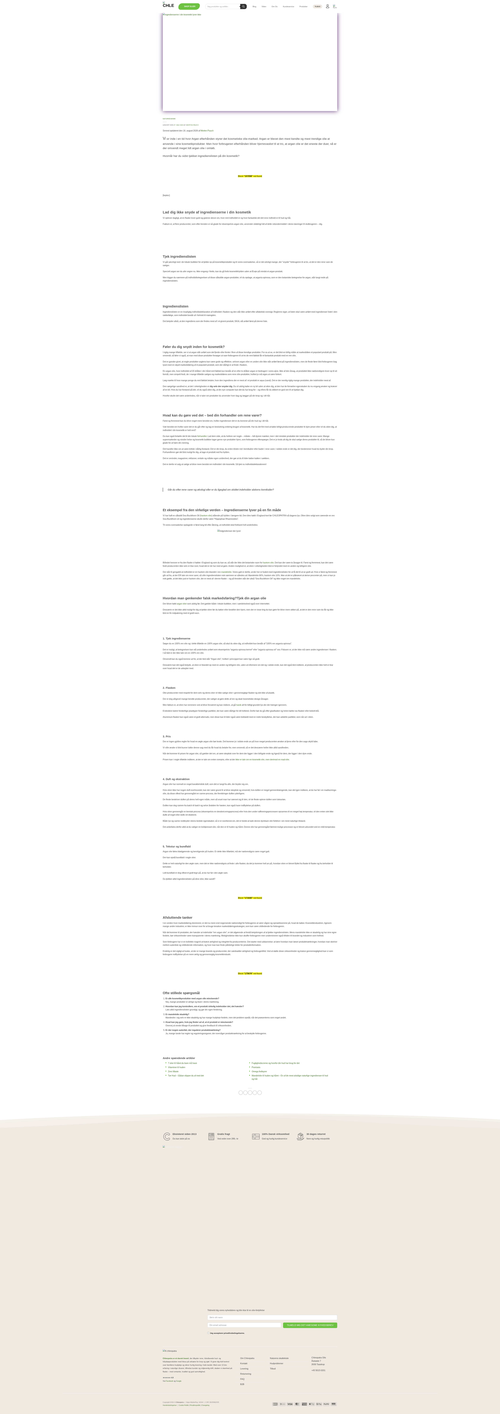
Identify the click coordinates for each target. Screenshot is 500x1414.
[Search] (243, 6)
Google (178, 1381)
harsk (238, 705)
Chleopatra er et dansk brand (176, 1358)
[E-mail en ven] (250, 1093)
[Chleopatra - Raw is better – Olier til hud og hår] (168, 6)
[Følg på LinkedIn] (323, 1377)
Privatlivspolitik (195, 1405)
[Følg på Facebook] (313, 1377)
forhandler (202, 436)
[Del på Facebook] (241, 1093)
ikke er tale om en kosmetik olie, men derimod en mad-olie (262, 759)
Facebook (169, 1381)
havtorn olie (206, 515)
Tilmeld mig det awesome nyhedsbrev (310, 1325)
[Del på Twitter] (245, 1093)
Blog (254, 6)
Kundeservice (288, 6)
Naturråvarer (169, 119)
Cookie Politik (184, 1405)
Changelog (205, 1405)
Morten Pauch (192, 125)
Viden (264, 6)
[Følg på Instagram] (318, 1377)
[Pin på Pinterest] (255, 1093)
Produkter (303, 6)
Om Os (274, 6)
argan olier (182, 604)
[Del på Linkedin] (259, 1093)
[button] (189, 6)
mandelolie (226, 572)
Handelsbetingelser (170, 1405)
